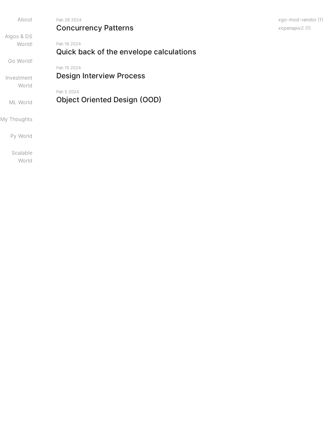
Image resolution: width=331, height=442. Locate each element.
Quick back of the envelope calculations (126, 51)
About (24, 19)
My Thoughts (16, 119)
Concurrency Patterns (94, 27)
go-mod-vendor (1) (302, 19)
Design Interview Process (100, 75)
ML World (20, 102)
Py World (21, 136)
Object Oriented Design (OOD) (109, 99)
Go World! (20, 61)
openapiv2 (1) (296, 28)
